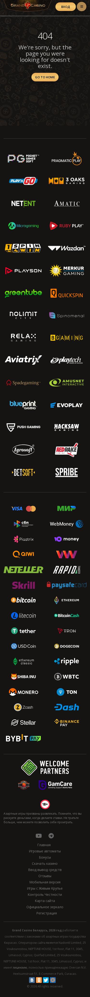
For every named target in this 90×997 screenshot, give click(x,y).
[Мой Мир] (53, 980)
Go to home (45, 77)
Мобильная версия (44, 882)
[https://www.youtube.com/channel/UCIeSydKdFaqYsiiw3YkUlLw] (38, 836)
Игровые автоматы (45, 851)
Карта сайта (45, 900)
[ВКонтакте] (32, 980)
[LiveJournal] (60, 980)
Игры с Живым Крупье (45, 888)
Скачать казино (45, 863)
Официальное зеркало (44, 907)
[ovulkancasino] (51, 836)
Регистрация (46, 913)
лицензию (20, 967)
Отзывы (44, 876)
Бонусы (45, 857)
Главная (44, 845)
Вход (65, 7)
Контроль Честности (45, 894)
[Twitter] (46, 980)
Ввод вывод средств (45, 869)
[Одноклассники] (39, 980)
